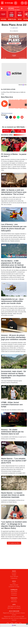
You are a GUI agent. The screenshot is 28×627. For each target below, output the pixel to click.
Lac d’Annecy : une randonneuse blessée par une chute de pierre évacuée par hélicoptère (13, 227)
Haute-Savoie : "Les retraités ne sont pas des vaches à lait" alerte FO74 (14, 461)
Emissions (14, 593)
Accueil (3, 19)
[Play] (2, 8)
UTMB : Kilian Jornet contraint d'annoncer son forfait (12, 404)
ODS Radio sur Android (14, 608)
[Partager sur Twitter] (10, 118)
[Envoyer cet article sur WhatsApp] (18, 118)
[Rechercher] (22, 2)
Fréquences (14, 578)
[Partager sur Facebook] (6, 118)
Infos (20, 19)
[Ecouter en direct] (25, 2)
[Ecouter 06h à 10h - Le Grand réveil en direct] (14, 131)
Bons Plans (12, 19)
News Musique (14, 585)
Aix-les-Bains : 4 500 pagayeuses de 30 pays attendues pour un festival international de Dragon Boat (13, 264)
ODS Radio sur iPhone (14, 606)
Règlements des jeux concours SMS (14, 616)
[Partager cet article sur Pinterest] (14, 118)
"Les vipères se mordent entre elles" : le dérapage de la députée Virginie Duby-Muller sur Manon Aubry (14, 525)
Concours (14, 595)
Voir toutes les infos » (14, 543)
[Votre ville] (15, 2)
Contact (14, 573)
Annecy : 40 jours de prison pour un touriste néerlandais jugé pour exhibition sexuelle (13, 337)
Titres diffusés (14, 576)
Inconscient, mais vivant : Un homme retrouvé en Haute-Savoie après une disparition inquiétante (13, 374)
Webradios (14, 601)
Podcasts (14, 599)
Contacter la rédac (14, 586)
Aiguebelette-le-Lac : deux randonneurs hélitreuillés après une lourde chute (12, 301)
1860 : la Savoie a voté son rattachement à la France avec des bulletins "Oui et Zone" (14, 192)
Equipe (14, 574)
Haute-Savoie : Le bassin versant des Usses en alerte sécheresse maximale (12, 495)
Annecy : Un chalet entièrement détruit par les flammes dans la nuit (12, 432)
